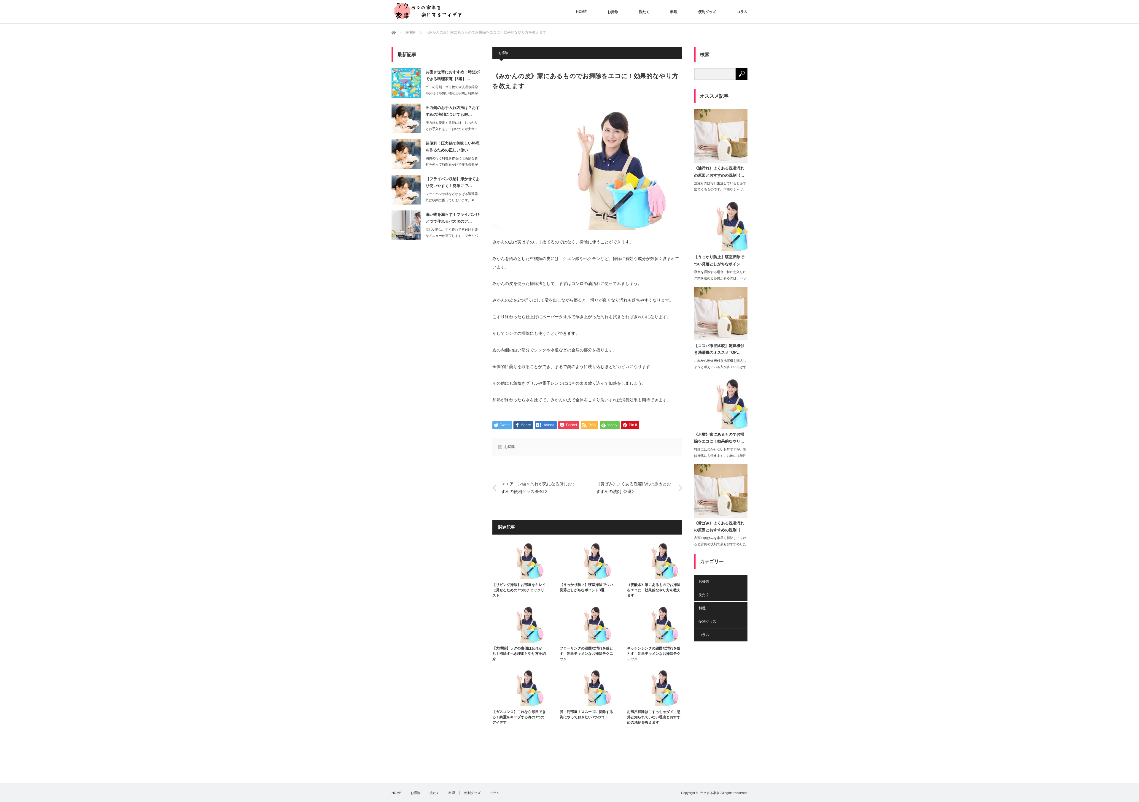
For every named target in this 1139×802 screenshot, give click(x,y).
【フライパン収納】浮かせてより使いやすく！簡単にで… (453, 182)
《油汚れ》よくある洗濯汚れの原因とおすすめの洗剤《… (719, 171)
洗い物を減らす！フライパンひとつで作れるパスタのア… (453, 218)
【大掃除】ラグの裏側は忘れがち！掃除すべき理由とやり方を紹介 (519, 653)
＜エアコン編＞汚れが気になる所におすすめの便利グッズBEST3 (538, 487)
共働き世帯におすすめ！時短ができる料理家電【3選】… (453, 75)
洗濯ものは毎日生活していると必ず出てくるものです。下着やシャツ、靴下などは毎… (720, 189)
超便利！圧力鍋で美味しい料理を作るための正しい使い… (453, 146)
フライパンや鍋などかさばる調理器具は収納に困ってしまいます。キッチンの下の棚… (452, 200)
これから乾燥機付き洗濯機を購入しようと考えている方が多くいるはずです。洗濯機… (720, 367)
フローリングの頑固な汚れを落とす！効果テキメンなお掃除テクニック (586, 653)
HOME (581, 12)
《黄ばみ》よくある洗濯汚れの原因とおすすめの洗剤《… (719, 526)
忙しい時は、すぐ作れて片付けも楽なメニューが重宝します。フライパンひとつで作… (452, 236)
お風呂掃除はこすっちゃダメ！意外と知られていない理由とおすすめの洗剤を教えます (653, 717)
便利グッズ (707, 12)
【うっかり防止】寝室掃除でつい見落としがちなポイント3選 (586, 587)
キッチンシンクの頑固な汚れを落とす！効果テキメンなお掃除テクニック (653, 653)
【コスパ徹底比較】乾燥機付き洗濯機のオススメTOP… (719, 349)
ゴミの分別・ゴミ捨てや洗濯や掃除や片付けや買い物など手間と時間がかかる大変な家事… (452, 93)
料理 (673, 12)
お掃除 (612, 12)
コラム (742, 12)
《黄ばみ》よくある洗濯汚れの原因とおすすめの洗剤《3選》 (633, 487)
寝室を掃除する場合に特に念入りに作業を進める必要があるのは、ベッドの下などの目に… (720, 278)
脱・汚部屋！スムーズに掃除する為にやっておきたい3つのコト (586, 714)
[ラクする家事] (427, 11)
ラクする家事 (710, 793)
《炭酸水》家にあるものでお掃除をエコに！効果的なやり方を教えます (653, 590)
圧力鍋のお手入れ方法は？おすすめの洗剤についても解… (453, 111)
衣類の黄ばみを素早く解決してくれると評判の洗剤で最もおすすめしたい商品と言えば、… (720, 544)
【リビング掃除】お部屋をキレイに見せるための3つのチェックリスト (519, 590)
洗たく (644, 12)
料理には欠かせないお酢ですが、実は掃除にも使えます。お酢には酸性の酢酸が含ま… (720, 456)
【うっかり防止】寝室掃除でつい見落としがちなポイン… (719, 260)
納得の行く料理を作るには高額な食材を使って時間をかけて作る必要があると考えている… (452, 164)
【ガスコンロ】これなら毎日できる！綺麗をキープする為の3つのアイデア (519, 717)
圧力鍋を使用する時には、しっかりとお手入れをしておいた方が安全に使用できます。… (452, 129)
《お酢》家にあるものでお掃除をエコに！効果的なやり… (719, 437)
